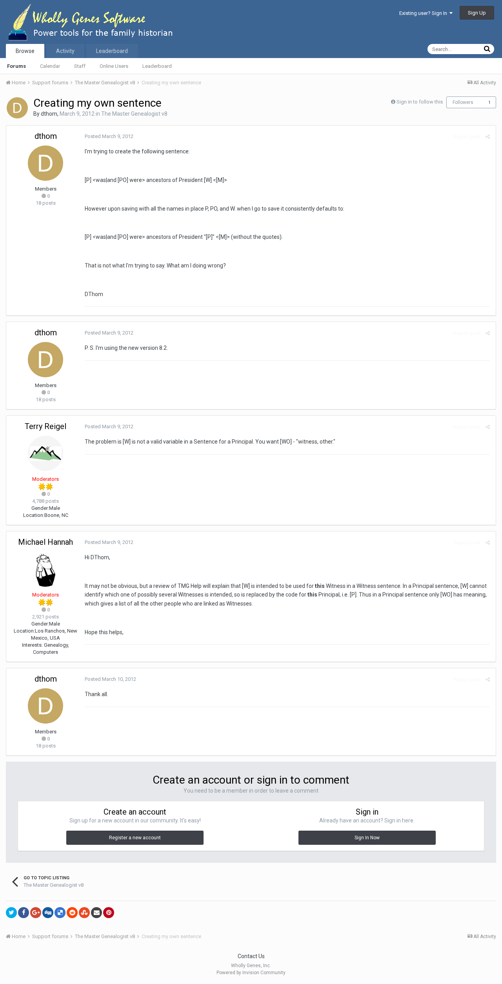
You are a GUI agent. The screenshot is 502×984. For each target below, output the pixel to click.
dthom (49, 114)
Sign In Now (367, 837)
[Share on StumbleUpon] (84, 912)
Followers (463, 102)
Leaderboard (157, 66)
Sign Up (477, 13)
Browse (25, 51)
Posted (109, 136)
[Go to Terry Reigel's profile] (45, 453)
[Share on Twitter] (11, 912)
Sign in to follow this (420, 102)
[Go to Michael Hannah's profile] (45, 569)
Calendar (50, 66)
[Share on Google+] (35, 912)
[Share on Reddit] (72, 912)
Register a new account (135, 837)
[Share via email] (96, 912)
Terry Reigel (45, 426)
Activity (65, 51)
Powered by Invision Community (251, 972)
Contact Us (251, 956)
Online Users (114, 66)
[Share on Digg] (47, 912)
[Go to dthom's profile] (17, 107)
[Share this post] (488, 137)
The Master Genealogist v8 (134, 114)
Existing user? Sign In (424, 13)
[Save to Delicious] (60, 912)
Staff (79, 66)
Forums (16, 66)
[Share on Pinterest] (108, 912)
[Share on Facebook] (23, 912)
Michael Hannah (45, 542)
